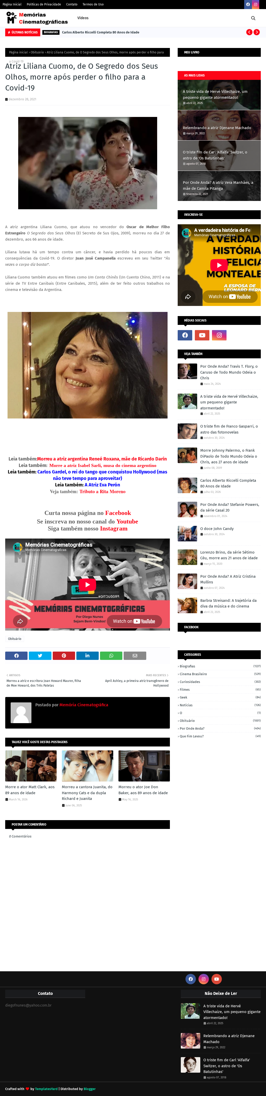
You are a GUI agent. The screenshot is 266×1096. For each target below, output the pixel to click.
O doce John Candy (217, 528)
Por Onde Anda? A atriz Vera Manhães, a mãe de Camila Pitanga (218, 185)
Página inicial (18, 52)
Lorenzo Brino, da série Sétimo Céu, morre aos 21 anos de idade (229, 555)
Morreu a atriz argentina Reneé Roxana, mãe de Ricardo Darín (102, 459)
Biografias (220, 666)
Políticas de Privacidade (44, 4)
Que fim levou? (220, 736)
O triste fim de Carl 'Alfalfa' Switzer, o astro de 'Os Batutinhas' (215, 155)
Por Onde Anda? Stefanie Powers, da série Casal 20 (229, 507)
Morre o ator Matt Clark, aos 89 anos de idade (30, 790)
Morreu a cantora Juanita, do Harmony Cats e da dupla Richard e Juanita (87, 793)
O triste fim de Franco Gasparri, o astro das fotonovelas (229, 429)
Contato (71, 4)
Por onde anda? (220, 728)
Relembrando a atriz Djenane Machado (217, 127)
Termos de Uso (93, 4)
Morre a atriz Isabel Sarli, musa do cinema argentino (102, 465)
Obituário (37, 52)
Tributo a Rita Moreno (102, 491)
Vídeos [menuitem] (83, 18)
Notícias (220, 705)
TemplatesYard (46, 1089)
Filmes (220, 690)
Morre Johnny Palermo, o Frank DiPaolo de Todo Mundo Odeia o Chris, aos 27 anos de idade (228, 456)
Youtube (127, 521)
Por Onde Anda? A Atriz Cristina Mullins (228, 579)
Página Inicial (12, 4)
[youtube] (202, 335)
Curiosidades (220, 682)
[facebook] (248, 4)
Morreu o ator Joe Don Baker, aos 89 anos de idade (143, 790)
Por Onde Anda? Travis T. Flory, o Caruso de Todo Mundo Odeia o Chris (229, 372)
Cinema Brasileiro (220, 674)
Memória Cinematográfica (83, 704)
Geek (220, 697)
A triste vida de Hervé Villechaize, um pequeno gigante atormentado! (215, 94)
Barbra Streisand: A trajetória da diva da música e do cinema (228, 603)
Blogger (90, 1089)
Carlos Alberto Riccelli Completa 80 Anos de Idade (100, 32)
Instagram (114, 528)
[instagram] (255, 4)
